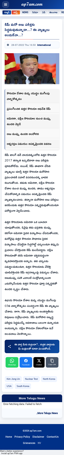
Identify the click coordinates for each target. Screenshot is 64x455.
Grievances (29, 443)
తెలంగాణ (53, 12)
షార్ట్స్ (15, 12)
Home (8, 436)
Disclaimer (38, 436)
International (44, 44)
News (25, 12)
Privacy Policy (22, 436)
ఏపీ (43, 12)
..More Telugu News (47, 413)
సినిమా (35, 12)
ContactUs (53, 436)
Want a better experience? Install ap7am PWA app (12, 452)
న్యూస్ (6, 12)
